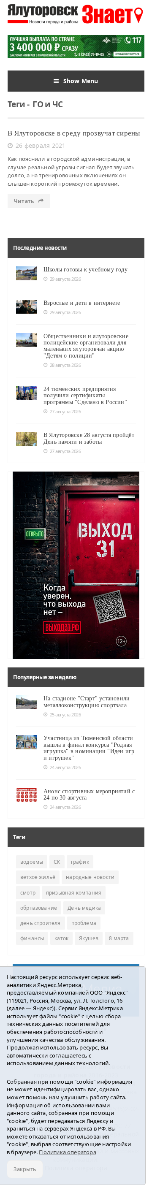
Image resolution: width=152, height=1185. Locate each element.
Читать (24, 201)
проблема (83, 923)
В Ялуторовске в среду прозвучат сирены (74, 133)
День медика (84, 907)
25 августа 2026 (65, 714)
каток (61, 938)
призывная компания (73, 892)
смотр (27, 892)
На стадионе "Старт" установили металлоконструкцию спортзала (86, 701)
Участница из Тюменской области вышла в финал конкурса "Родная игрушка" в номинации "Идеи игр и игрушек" (88, 748)
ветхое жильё (37, 877)
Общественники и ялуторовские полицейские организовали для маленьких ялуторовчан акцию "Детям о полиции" (85, 346)
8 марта (119, 938)
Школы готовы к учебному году (85, 269)
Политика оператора (67, 1152)
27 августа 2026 (65, 411)
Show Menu (80, 81)
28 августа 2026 (65, 365)
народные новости (90, 877)
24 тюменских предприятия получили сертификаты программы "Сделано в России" (85, 395)
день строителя (40, 923)
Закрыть (25, 1169)
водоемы (31, 861)
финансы (32, 938)
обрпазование (38, 907)
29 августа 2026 (65, 279)
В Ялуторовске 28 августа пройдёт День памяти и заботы (88, 438)
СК (57, 861)
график (80, 861)
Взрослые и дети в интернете (81, 303)
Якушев (88, 938)
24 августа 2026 (65, 767)
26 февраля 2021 (40, 145)
